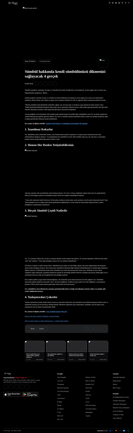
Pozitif (88, 391)
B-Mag (59, 402)
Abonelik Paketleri (119, 377)
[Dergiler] (116, 3)
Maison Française (63, 388)
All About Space (91, 409)
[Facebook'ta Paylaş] (36, 84)
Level (87, 402)
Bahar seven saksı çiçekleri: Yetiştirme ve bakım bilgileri (42, 316)
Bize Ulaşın (116, 388)
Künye (115, 384)
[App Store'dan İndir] (12, 394)
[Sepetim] (125, 3)
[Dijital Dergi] (119, 3)
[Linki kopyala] (55, 84)
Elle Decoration (91, 405)
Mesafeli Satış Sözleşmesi (121, 407)
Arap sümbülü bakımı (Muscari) (56, 311)
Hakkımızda (117, 381)
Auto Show (61, 398)
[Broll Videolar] (122, 3)
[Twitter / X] (16, 386)
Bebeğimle (89, 412)
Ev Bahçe (60, 409)
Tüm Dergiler (61, 377)
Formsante (60, 384)
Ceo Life (60, 381)
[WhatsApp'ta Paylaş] (46, 84)
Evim (59, 412)
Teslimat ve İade (118, 414)
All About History (63, 391)
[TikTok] (27, 386)
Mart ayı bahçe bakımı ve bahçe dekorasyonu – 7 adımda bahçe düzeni (46, 321)
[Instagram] (5, 386)
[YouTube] (11, 386)
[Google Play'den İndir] (30, 394)
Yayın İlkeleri (117, 418)
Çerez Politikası (118, 411)
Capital (88, 416)
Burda (59, 405)
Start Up (88, 395)
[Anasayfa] (113, 3)
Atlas (59, 395)
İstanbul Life (90, 384)
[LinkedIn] (22, 386)
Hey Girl (60, 419)
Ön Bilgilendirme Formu (121, 397)
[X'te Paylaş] (41, 84)
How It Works (90, 381)
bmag (8, 430)
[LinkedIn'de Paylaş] (50, 84)
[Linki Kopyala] (105, 329)
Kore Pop (89, 388)
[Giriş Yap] (129, 3)
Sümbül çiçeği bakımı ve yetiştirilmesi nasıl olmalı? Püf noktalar (67, 123)
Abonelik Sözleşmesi (120, 404)
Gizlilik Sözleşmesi (119, 400)
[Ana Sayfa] (7, 374)
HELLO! (60, 416)
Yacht (87, 398)
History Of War (91, 377)
